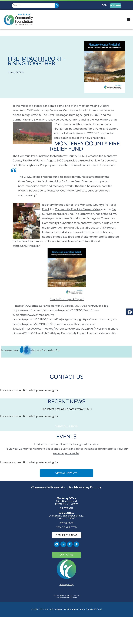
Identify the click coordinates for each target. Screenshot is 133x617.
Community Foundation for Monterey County (47, 156)
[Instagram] (63, 544)
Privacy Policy (66, 585)
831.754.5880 (66, 523)
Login (104, 5)
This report (108, 227)
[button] (129, 311)
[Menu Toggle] (128, 19)
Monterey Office (66, 498)
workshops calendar (66, 453)
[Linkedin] (76, 544)
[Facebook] (56, 544)
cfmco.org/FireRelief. (26, 246)
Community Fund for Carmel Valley (77, 209)
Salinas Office (66, 513)
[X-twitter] (70, 544)
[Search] (57, 5)
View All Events (66, 473)
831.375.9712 (66, 508)
